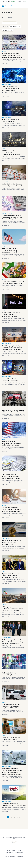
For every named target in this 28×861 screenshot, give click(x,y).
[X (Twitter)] (12, 842)
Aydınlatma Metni (19, 852)
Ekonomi (4, 17)
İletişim (13, 850)
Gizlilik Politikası (9, 852)
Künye (8, 850)
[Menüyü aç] (25, 5)
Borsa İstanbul (17, 17)
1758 (20, 817)
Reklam (19, 850)
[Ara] (21, 5)
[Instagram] (15, 842)
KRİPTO (10, 17)
